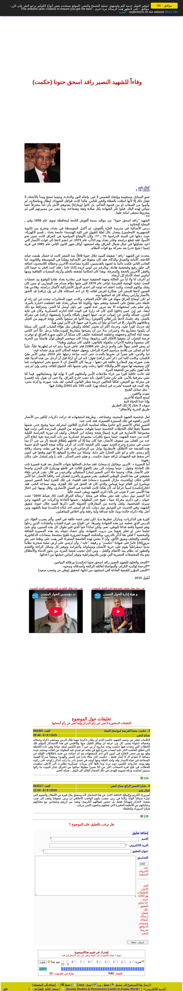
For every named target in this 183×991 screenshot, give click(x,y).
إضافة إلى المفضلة (44, 984)
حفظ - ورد (103, 984)
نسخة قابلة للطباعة (46, 988)
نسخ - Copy (84, 984)
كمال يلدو (144, 187)
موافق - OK (164, 5)
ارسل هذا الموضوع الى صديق (132, 984)
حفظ (67, 984)
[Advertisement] (91, 45)
